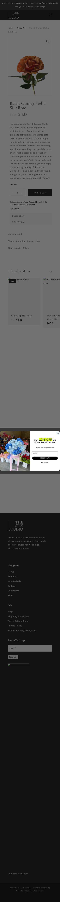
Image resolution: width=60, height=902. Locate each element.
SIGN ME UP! (45, 458)
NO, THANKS (45, 462)
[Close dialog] (58, 433)
